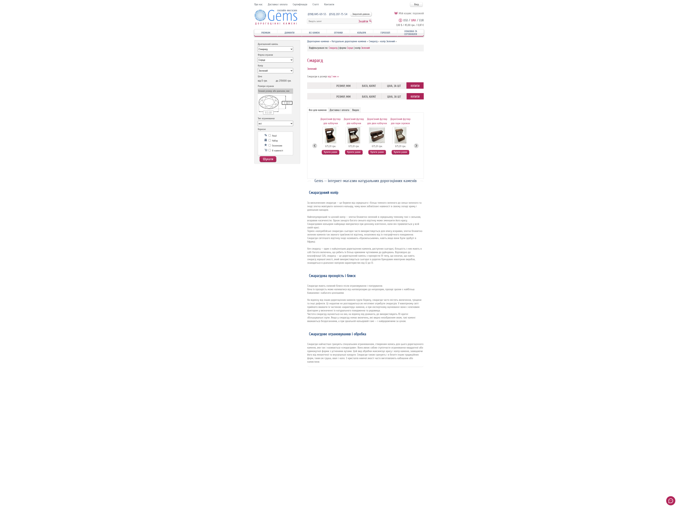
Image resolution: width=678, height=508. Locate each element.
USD (405, 20)
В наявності (277, 150)
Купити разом (330, 152)
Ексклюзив (276, 145)
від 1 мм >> (333, 76)
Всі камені (314, 32)
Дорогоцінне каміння (318, 41)
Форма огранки (265, 55)
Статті (316, 4)
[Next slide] (416, 145)
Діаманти (290, 32)
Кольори (361, 32)
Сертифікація (300, 4)
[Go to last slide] (314, 145)
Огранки (338, 32)
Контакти (329, 4)
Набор (274, 140)
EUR (421, 20)
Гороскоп (385, 32)
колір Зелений (387, 41)
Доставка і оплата (277, 4)
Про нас (258, 4)
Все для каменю (318, 110)
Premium (265, 32)
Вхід (416, 4)
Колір (260, 65)
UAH (413, 20)
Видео (355, 110)
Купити (415, 86)
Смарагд (373, 41)
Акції (274, 135)
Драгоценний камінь (268, 44)
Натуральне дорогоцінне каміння (349, 41)
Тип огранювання (266, 118)
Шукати (268, 159)
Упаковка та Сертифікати (410, 33)
